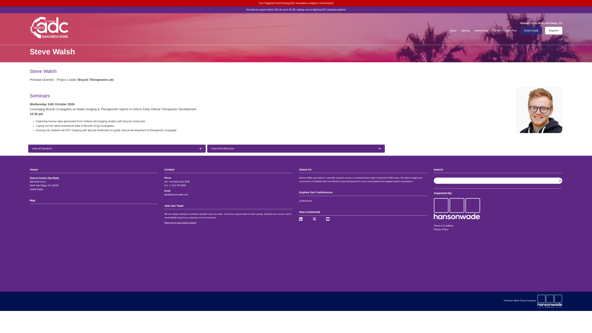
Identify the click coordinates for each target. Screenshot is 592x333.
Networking (481, 30)
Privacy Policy (441, 229)
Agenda (465, 30)
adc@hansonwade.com (176, 194)
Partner (496, 30)
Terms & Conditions (444, 225)
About (453, 30)
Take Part (511, 30)
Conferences (305, 200)
